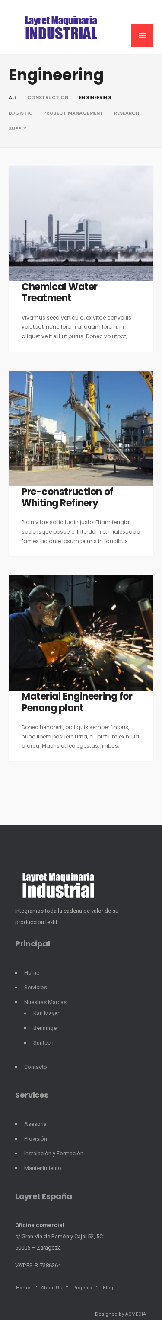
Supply (17, 128)
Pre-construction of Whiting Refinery (68, 497)
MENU (142, 35)
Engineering (95, 97)
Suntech (43, 1042)
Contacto (35, 1067)
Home (31, 972)
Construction (47, 97)
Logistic (20, 112)
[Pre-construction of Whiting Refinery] (81, 428)
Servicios (35, 987)
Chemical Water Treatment (60, 292)
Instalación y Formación (53, 1153)
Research (126, 112)
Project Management (73, 112)
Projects (82, 1288)
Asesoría (35, 1124)
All (12, 97)
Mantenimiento (42, 1168)
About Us (51, 1288)
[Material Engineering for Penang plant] (81, 633)
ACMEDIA (135, 1314)
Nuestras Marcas (45, 1002)
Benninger (45, 1028)
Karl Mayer (46, 1013)
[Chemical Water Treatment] (81, 223)
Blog (108, 1288)
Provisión (35, 1138)
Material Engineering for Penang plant (77, 702)
